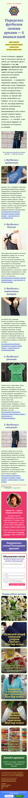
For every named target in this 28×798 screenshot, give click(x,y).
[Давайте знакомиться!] (14, 500)
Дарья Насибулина (18, 774)
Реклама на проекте (6, 785)
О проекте (3, 783)
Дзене (14, 762)
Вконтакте (21, 762)
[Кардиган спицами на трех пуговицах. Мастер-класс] (14, 693)
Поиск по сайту (4, 786)
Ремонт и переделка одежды (14, 44)
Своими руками (14, 47)
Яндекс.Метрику (13, 793)
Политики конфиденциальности (17, 582)
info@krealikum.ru (20, 775)
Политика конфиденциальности (8, 781)
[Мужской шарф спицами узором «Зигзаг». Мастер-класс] (14, 639)
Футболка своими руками (14, 49)
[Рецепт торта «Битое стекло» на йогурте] (14, 660)
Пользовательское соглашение (8, 779)
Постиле (14, 766)
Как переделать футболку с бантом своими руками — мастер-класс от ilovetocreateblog (13, 280)
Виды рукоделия (14, 42)
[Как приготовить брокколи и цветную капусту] (14, 613)
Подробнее (9, 796)
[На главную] (14, 15)
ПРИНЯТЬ (19, 796)
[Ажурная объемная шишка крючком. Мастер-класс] (14, 717)
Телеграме (18, 764)
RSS (2, 788)
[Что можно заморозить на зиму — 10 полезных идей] (14, 745)
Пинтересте (9, 764)
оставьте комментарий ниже (14, 527)
